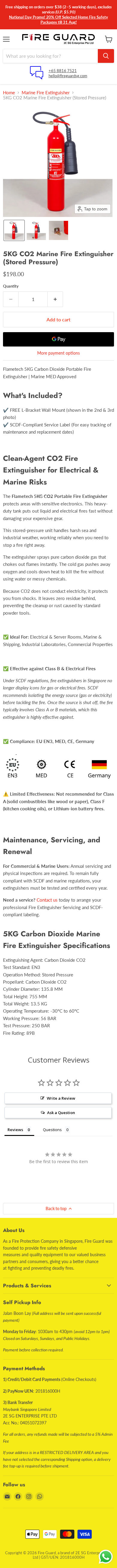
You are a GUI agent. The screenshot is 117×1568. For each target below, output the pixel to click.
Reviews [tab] (15, 1129)
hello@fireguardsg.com (68, 75)
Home (9, 92)
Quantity (11, 286)
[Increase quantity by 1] (55, 299)
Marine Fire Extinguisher (46, 92)
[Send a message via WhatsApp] (106, 1557)
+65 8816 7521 (63, 70)
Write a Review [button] (61, 1098)
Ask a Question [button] (61, 1112)
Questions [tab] (52, 1129)
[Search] (106, 56)
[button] (14, 230)
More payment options (58, 353)
